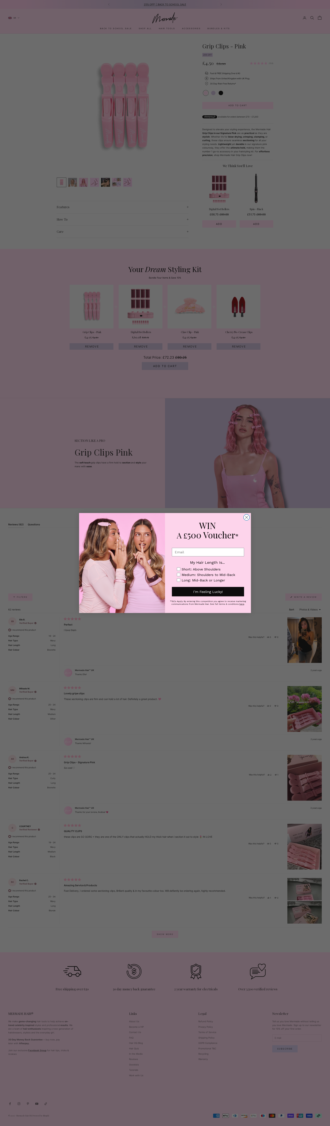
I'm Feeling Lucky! (208, 592)
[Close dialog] (247, 517)
